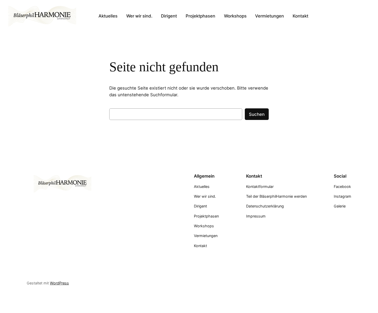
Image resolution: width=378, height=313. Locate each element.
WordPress (59, 283)
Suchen (257, 114)
